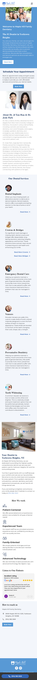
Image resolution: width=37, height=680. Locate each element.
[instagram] (20, 668)
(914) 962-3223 (13, 493)
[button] (31, 596)
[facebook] (16, 668)
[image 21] (9, 2)
